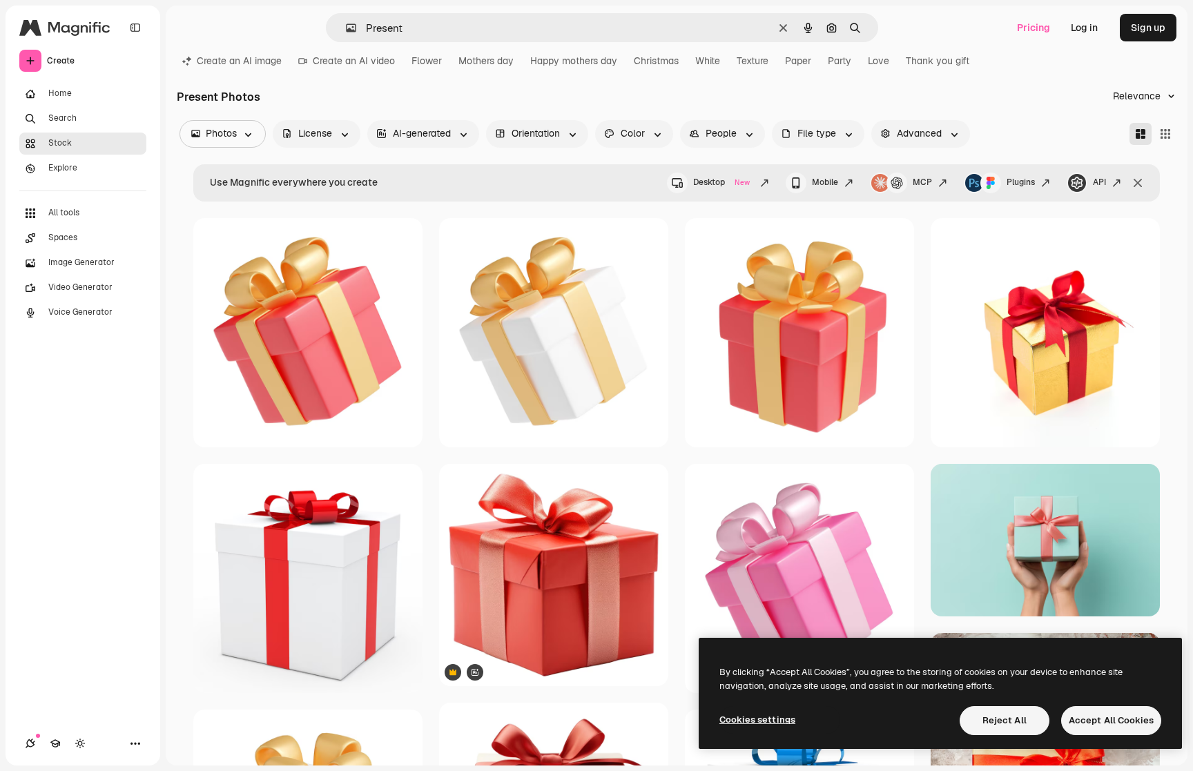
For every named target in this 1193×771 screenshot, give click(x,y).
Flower (426, 61)
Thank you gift (937, 61)
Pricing (1033, 27)
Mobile (825, 182)
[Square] (1165, 134)
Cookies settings (757, 719)
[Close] (1137, 182)
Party (839, 61)
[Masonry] (1140, 134)
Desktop (721, 182)
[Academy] (55, 743)
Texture (752, 61)
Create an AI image (239, 61)
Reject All (1004, 720)
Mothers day (486, 61)
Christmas (656, 61)
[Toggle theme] (80, 743)
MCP (922, 182)
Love (878, 61)
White (707, 61)
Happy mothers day (573, 61)
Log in (1084, 27)
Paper (798, 61)
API (1099, 182)
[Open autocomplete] (346, 28)
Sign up (1148, 27)
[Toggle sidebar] (135, 28)
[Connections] (30, 743)
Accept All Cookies (1111, 720)
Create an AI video (354, 61)
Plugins (1021, 182)
